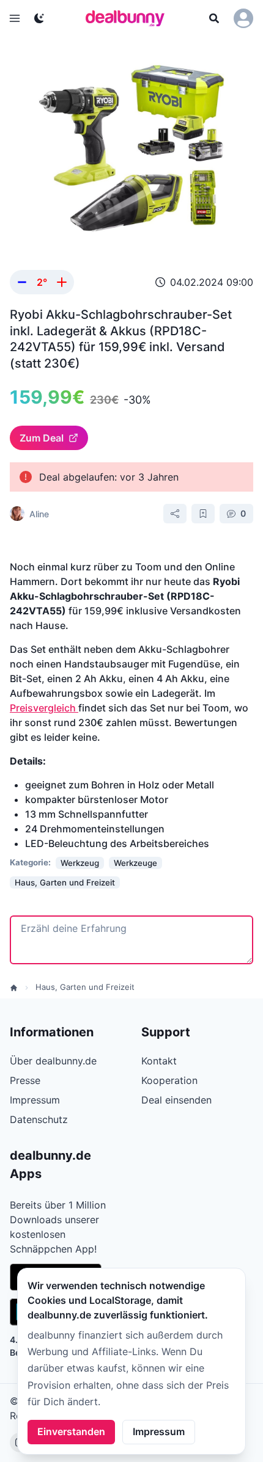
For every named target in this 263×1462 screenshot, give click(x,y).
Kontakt (159, 1061)
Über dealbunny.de (53, 1061)
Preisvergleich (44, 708)
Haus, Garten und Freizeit (85, 987)
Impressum (159, 1431)
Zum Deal (42, 438)
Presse (25, 1080)
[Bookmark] (203, 513)
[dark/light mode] (39, 18)
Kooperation (169, 1080)
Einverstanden (71, 1431)
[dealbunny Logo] (129, 18)
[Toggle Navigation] (14, 18)
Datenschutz (39, 1119)
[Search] (214, 18)
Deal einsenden (176, 1100)
